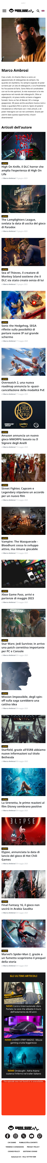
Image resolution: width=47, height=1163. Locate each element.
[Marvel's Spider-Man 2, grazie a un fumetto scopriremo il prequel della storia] (23, 934)
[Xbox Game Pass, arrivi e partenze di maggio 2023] (23, 574)
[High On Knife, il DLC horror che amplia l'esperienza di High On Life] (23, 146)
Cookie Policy (14, 1151)
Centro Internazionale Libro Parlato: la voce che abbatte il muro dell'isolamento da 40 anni (23, 1009)
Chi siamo (12, 1142)
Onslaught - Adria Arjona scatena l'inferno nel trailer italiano (23, 1072)
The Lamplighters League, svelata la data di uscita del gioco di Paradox (23, 223)
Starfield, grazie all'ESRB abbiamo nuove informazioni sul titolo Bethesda (23, 753)
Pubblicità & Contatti (28, 1142)
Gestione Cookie (30, 1151)
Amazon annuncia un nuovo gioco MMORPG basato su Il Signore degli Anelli (20, 439)
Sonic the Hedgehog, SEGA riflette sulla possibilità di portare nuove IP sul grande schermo (20, 331)
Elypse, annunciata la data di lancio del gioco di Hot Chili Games (21, 855)
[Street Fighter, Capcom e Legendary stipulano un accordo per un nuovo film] (23, 468)
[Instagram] (17, 1136)
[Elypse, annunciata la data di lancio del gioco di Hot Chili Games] (23, 831)
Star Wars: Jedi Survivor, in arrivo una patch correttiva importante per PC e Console (23, 647)
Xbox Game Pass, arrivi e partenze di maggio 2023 (18, 596)
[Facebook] (9, 1136)
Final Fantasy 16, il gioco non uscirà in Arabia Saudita (21, 906)
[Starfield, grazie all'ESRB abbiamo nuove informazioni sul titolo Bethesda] (23, 729)
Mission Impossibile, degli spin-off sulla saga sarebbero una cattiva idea (22, 700)
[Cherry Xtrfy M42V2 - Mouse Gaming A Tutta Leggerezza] (23, 1026)
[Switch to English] (42, 11)
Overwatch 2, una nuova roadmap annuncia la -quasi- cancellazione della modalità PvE (23, 386)
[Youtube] (33, 1136)
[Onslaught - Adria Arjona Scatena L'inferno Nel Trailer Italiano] (23, 1057)
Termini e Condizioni (15, 1147)
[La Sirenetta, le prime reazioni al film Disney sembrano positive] (23, 782)
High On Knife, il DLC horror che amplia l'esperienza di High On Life (23, 170)
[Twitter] (25, 1136)
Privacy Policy (33, 1147)
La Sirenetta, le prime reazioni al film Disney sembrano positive (23, 804)
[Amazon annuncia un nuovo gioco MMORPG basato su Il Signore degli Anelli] (23, 415)
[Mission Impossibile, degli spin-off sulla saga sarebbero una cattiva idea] (23, 676)
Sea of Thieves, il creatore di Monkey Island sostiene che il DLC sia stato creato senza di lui (23, 276)
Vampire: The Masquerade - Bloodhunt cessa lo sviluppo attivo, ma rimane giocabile (20, 545)
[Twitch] (39, 1136)
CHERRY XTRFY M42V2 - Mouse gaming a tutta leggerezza (23, 1041)
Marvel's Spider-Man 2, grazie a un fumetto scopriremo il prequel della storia (23, 957)
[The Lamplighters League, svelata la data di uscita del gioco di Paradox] (23, 199)
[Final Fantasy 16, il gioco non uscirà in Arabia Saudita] (23, 884)
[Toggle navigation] (4, 11)
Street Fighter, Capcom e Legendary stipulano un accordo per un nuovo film (23, 492)
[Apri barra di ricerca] (38, 10)
